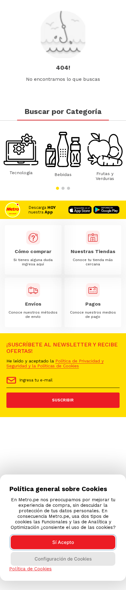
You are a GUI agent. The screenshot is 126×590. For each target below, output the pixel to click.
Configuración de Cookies (63, 559)
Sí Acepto (63, 542)
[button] (57, 188)
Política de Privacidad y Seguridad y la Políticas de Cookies (55, 363)
